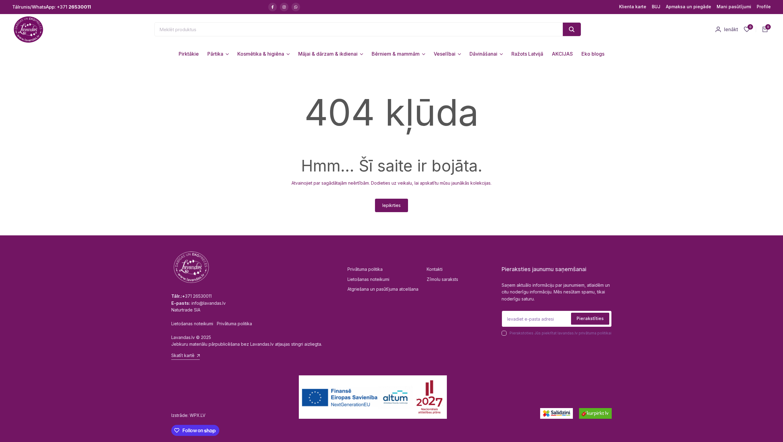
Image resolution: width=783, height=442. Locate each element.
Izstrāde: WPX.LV (188, 415)
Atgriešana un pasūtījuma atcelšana (382, 289)
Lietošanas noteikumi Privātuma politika (211, 323)
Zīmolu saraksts (442, 279)
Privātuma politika (365, 269)
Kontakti (435, 269)
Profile (764, 6)
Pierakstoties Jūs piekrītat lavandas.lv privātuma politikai (560, 333)
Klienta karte (632, 6)
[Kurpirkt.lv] (595, 413)
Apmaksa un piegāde (688, 6)
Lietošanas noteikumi (368, 279)
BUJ (656, 6)
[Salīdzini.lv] (556, 413)
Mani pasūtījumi (734, 6)
